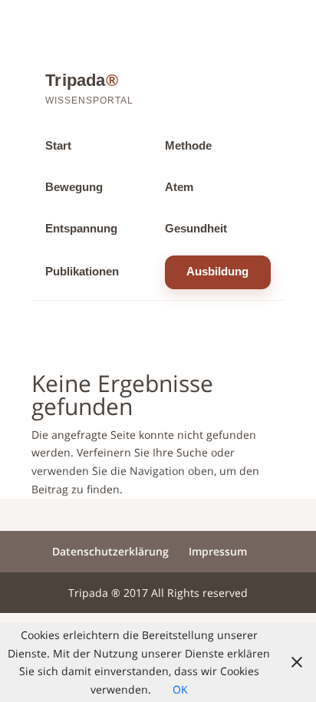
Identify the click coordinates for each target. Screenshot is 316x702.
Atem (179, 187)
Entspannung (81, 228)
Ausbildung (217, 271)
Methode (188, 146)
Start (58, 146)
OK (180, 689)
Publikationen (82, 271)
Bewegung (74, 187)
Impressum (218, 551)
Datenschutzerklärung (110, 551)
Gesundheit (196, 228)
